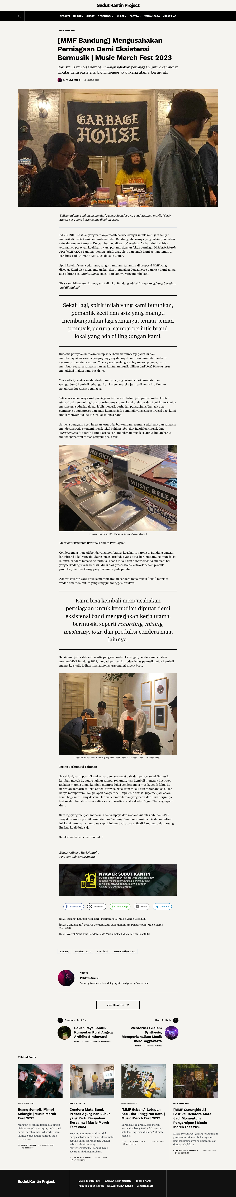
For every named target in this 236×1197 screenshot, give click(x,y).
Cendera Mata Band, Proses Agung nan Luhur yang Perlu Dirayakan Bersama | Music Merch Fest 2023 (90, 1118)
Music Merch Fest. (67, 31)
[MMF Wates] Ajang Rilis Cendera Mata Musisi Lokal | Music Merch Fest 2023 (104, 934)
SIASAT (138, 1046)
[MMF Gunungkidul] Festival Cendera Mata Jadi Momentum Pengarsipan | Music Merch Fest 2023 (192, 1118)
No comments (28, 1148)
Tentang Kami (142, 1180)
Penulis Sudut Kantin (91, 1185)
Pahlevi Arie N (89, 978)
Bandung (64, 951)
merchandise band (124, 951)
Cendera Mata (144, 1185)
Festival (102, 951)
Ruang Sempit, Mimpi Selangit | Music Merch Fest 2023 (37, 1113)
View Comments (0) (118, 1005)
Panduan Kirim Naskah (117, 1180)
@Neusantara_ (86, 856)
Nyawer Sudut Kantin (120, 1185)
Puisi (76, 1041)
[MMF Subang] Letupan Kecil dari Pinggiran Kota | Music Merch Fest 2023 (102, 918)
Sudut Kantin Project (118, 5)
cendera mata (83, 951)
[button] (19, 16)
